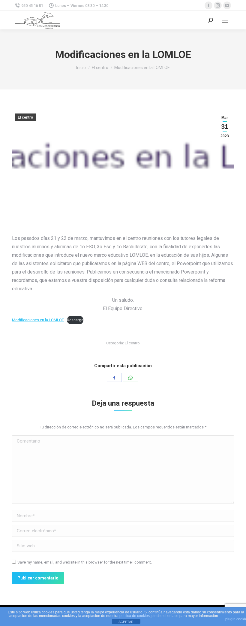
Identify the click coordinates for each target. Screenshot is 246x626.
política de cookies (134, 616)
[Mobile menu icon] (225, 20)
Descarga (75, 320)
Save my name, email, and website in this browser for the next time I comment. (84, 562)
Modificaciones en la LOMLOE (38, 320)
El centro (25, 117)
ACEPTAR (126, 622)
